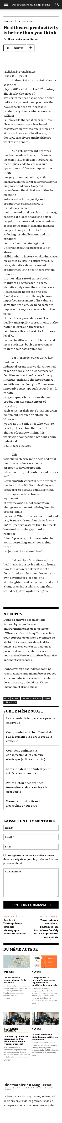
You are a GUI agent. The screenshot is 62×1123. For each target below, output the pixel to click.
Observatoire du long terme (22, 39)
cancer (7, 21)
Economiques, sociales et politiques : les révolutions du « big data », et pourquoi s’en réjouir (45, 928)
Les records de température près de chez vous (14, 980)
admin (7, 998)
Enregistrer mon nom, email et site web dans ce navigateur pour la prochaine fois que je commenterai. (30, 859)
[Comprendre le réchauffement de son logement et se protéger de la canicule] (45, 961)
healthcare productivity (31, 698)
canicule (8, 971)
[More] (30, 48)
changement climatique (10, 1029)
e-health (15, 698)
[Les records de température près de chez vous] (16, 961)
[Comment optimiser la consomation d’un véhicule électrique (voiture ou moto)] (16, 1018)
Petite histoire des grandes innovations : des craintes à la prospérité (26, 787)
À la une (36, 971)
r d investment (10, 702)
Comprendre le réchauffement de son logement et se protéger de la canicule (29, 736)
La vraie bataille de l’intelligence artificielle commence (28, 771)
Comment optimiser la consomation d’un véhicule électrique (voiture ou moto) (25, 754)
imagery (47, 698)
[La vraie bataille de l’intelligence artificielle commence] (45, 1018)
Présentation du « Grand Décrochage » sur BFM (23, 803)
